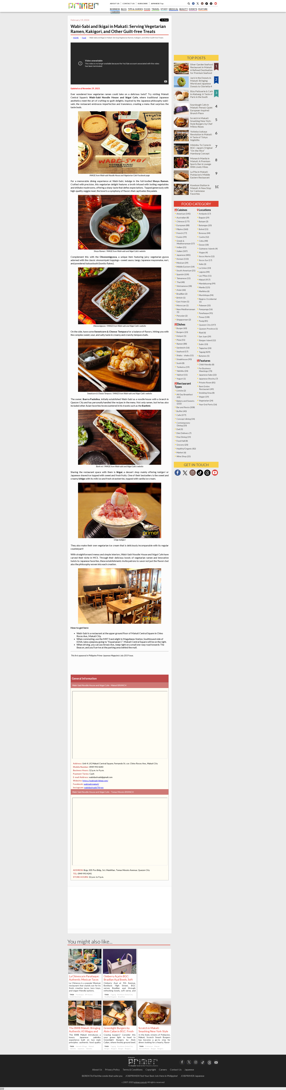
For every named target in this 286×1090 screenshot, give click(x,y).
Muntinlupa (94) (206, 295)
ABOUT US (114, 3)
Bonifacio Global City (125, 994)
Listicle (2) (181, 390)
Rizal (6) (202, 332)
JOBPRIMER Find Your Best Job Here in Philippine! (151, 1075)
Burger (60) (182, 328)
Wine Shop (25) (184, 456)
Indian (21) (181, 247)
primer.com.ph (140, 1082)
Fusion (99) (182, 237)
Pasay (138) (204, 317)
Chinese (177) (183, 221)
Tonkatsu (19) (183, 367)
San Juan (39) (205, 336)
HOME (76, 38)
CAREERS (115, 12)
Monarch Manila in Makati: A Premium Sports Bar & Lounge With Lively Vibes (200, 162)
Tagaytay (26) (205, 348)
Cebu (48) (203, 241)
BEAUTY (183, 9)
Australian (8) (183, 217)
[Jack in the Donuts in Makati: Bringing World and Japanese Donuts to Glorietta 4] (181, 86)
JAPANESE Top (157, 3)
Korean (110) (183, 259)
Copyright (151, 1069)
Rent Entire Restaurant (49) (206, 387)
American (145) (184, 213)
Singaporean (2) (184, 319)
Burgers (114, 1048)
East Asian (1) (183, 301)
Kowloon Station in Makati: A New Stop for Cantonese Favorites (200, 189)
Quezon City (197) (207, 325)
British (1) (181, 297)
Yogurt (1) (181, 378)
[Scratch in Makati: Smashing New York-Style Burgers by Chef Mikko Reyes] (154, 1024)
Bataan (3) (203, 221)
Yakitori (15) (182, 374)
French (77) (182, 233)
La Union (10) (205, 268)
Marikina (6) (204, 291)
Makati (91, 1046)
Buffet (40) (182, 411)
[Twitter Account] (197, 3)
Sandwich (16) (183, 347)
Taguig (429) (204, 352)
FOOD (147, 9)
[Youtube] (215, 3)
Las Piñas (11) (205, 275)
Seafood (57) (182, 351)
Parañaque (80, 994)
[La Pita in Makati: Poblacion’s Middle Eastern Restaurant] (181, 180)
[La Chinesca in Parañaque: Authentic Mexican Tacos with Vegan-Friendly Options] (84, 972)
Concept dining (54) (186, 419)
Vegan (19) (204, 396)
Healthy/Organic (110, 997)
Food (84, 38)
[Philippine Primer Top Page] (83, 11)
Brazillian (121, 997)
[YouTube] (216, 1062)
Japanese (80, 1048)
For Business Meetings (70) (205, 369)
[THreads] (211, 4)
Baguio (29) (204, 217)
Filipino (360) (182, 229)
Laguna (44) (204, 272)
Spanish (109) (183, 274)
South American (75, 997)
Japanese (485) (184, 255)
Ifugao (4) (203, 252)
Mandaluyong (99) (207, 283)
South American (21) (186, 270)
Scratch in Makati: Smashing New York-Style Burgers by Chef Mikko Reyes (201, 122)
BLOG (124, 9)
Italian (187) (182, 251)
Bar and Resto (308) (186, 407)
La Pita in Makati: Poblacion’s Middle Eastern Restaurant (200, 174)
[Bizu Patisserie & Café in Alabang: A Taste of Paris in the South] (181, 100)
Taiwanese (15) (184, 278)
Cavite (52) (204, 237)
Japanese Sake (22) (208, 374)
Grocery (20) (182, 444)
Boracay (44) (204, 233)
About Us (97, 1069)
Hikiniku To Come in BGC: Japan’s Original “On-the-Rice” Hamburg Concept (201, 149)
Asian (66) (181, 290)
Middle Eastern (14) (186, 266)
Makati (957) (204, 279)
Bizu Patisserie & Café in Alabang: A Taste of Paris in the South (201, 94)
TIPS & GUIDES (135, 9)
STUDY (164, 9)
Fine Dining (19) (184, 437)
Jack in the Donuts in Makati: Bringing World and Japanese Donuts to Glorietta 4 (201, 82)
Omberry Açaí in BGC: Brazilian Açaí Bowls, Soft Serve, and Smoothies (118, 979)
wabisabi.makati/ (91, 784)
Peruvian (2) (182, 315)
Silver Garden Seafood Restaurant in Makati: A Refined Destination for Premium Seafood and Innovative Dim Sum (201, 71)
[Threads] (207, 475)
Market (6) (181, 452)
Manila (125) (204, 287)
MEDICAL (173, 9)
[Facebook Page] (193, 3)
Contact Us (176, 1069)
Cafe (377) (181, 415)
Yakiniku (73, 1048)
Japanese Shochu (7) (208, 378)
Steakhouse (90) (184, 359)
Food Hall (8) (182, 441)
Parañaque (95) (206, 313)
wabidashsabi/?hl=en (94, 787)
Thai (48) (181, 282)
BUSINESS (115, 9)
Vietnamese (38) (184, 286)
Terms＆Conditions (133, 1069)
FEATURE (202, 9)
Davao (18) (204, 244)
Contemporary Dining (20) (183, 424)
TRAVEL (155, 9)
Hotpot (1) (181, 336)
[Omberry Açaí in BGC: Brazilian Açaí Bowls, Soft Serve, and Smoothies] (119, 972)
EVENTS (193, 9)
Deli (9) (180, 429)
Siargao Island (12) (207, 340)
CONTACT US (128, 3)
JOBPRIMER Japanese (192, 1075)
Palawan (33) (205, 305)
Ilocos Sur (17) (205, 260)
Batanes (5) (204, 356)
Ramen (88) (182, 343)
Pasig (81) (203, 321)
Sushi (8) (180, 363)
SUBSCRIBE (143, 3)
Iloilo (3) (202, 264)
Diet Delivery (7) (184, 433)
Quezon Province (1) (208, 328)
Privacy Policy (112, 1069)
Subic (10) (203, 344)
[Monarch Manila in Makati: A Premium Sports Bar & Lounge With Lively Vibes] (181, 167)
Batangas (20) (205, 225)
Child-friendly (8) (206, 364)
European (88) (183, 225)
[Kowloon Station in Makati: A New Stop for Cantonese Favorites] (181, 194)
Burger (106, 1048)
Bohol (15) (203, 229)
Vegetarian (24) (206, 400)
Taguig (113, 994)
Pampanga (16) (206, 309)
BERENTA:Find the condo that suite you (102, 1075)
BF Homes (89, 994)
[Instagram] (202, 3)
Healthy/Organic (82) (186, 448)
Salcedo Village (81, 1046)
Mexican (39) (182, 262)
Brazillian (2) (182, 293)
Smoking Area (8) (206, 393)
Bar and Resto (144, 1048)
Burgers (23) (182, 332)
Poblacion (149, 1046)
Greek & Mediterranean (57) (186, 242)
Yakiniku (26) (182, 371)
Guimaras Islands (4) (208, 248)
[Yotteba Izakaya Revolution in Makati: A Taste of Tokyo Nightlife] (181, 140)
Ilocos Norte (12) (206, 256)
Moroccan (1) (183, 305)
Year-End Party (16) (208, 404)
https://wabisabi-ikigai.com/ (95, 780)
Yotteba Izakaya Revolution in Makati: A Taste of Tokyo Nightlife (201, 135)
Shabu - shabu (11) (185, 355)
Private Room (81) (207, 382)
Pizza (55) (181, 340)
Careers (163, 1069)
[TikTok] (206, 4)
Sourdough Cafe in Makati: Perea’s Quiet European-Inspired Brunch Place (201, 109)
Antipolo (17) (205, 213)
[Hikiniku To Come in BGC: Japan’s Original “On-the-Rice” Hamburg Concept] (181, 153)
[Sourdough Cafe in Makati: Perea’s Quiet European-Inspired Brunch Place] (181, 113)
